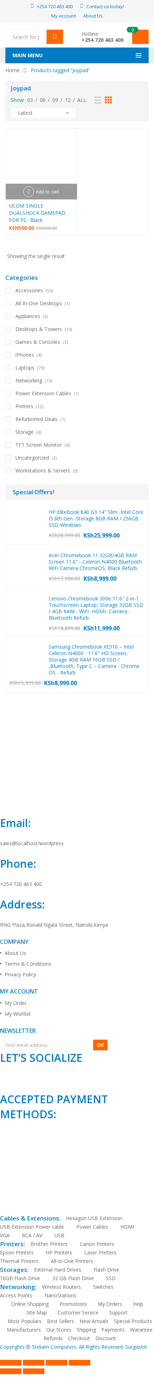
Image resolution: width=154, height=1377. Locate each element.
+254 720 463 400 (103, 39)
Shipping (86, 1329)
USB (59, 1235)
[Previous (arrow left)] (10, 1371)
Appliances (27, 316)
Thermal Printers (19, 1261)
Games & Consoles (37, 341)
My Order (16, 1003)
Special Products (133, 1321)
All (81, 99)
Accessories (29, 290)
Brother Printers (49, 1243)
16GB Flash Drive (20, 1278)
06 (42, 99)
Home (12, 70)
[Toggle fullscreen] (33, 1363)
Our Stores (58, 1329)
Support (118, 1312)
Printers (24, 406)
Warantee (141, 1329)
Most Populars (25, 1321)
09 (55, 99)
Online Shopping (30, 1304)
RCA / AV (32, 1235)
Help (138, 1304)
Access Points (16, 1295)
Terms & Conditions (28, 963)
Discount (105, 1338)
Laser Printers (100, 1252)
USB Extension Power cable (32, 1226)
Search (55, 37)
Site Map (37, 1312)
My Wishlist (18, 1013)
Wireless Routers (61, 1286)
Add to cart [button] (47, 191)
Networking (28, 380)
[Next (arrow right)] (33, 1371)
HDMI (127, 1226)
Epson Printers (17, 1252)
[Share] (56, 1363)
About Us (15, 953)
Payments (113, 1329)
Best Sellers (60, 1321)
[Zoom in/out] (10, 1363)
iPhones (24, 354)
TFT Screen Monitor (38, 444)
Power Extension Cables (43, 393)
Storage (24, 432)
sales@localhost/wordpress (32, 843)
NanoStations (60, 1295)
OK (100, 1044)
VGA (5, 1235)
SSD (111, 1278)
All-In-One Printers (72, 1261)
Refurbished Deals (36, 419)
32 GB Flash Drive (73, 1278)
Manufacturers (24, 1329)
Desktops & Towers (38, 329)
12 (68, 99)
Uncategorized (32, 457)
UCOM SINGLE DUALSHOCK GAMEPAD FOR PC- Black (37, 212)
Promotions (73, 1304)
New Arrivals (94, 1321)
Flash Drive (106, 1269)
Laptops (24, 367)
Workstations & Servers (42, 470)
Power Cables (92, 1226)
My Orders (110, 1304)
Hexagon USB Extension (94, 1218)
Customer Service (78, 1312)
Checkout (79, 1338)
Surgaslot (136, 1346)
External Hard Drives (57, 1269)
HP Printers (59, 1252)
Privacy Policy (20, 974)
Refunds (53, 1338)
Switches (103, 1286)
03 (30, 99)
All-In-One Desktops (38, 303)
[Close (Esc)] (79, 1363)
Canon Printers (97, 1243)
